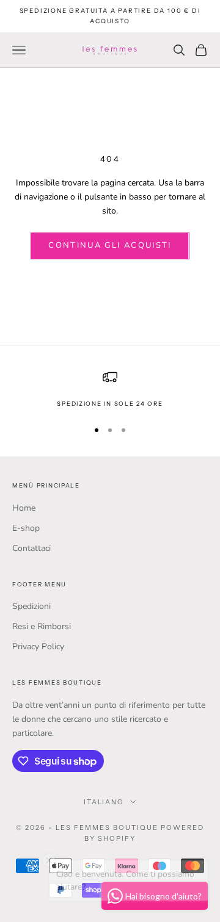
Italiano (104, 802)
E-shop (26, 528)
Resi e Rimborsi (41, 626)
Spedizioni (31, 606)
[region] (110, 389)
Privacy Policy (38, 646)
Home (23, 508)
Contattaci (31, 548)
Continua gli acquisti (109, 245)
